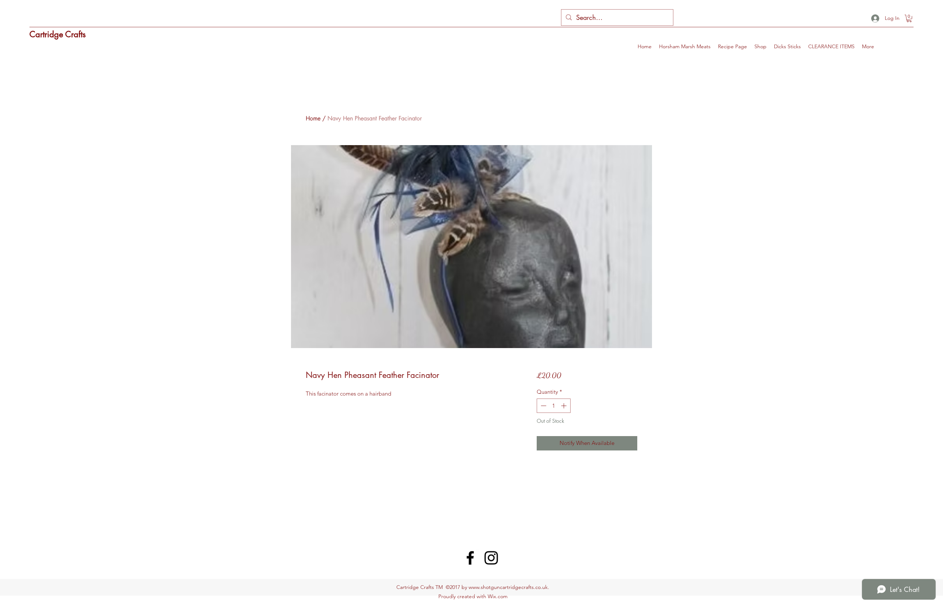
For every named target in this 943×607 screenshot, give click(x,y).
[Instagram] (491, 558)
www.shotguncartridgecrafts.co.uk (508, 587)
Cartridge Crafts (57, 34)
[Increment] (564, 406)
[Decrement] (543, 406)
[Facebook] (470, 558)
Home (313, 118)
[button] (909, 18)
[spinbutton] (553, 406)
